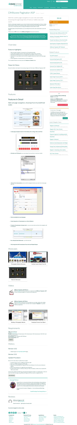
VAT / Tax (26, 417)
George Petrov (14, 380)
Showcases (53, 7)
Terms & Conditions (42, 416)
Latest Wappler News (55, 122)
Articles (34, 7)
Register (48, 1)
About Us (11, 416)
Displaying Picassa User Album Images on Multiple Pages (44, 322)
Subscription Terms (42, 417)
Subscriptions (64, 7)
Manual (37, 13)
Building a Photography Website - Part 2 (20, 322)
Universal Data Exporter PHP (56, 62)
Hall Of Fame (11, 422)
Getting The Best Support (59, 418)
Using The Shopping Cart (58, 416)
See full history (12, 375)
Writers (10, 421)
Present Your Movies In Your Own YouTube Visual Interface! (59, 40)
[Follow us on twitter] (13, 413)
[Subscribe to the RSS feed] (16, 413)
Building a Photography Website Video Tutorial (59, 36)
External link (14, 332)
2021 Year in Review (54, 153)
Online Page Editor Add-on (55, 87)
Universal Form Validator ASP (56, 66)
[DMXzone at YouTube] (11, 413)
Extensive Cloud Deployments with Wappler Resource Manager (59, 142)
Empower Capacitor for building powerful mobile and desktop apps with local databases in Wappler (59, 134)
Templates (46, 7)
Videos (58, 7)
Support (42, 13)
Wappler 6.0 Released (54, 125)
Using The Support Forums (59, 419)
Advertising (11, 418)
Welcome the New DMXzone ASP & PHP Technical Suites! (59, 33)
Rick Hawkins (21, 401)
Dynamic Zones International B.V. (39, 424)
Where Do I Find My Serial (58, 421)
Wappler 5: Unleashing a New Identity (58, 150)
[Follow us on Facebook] (9, 413)
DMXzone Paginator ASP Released (57, 47)
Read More (52, 131)
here (38, 31)
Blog (31, 7)
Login (54, 1)
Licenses (40, 421)
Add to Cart (55, 22)
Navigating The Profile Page (59, 417)
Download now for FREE (62, 104)
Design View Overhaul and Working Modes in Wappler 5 (59, 146)
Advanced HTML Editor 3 (55, 83)
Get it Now (65, 118)
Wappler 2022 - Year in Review (56, 129)
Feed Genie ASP (21, 351)
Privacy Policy (41, 418)
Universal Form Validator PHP (56, 69)
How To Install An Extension (59, 422)
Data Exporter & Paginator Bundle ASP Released (59, 43)
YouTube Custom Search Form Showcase (40, 264)
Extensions (40, 7)
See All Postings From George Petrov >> (38, 391)
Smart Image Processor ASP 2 (56, 76)
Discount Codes (27, 419)
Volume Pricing (26, 418)
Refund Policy (41, 419)
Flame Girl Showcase (15, 279)
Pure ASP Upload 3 (54, 55)
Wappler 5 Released (54, 139)
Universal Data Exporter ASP (56, 59)
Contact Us (11, 417)
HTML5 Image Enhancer (55, 73)
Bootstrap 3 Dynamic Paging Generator (31, 36)
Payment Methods (27, 416)
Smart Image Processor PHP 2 (56, 80)
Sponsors (10, 419)
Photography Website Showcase (18, 264)
